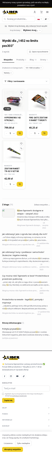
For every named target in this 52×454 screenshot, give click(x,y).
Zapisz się (8, 400)
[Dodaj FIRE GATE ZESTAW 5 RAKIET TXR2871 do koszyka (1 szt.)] (44, 133)
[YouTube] (17, 376)
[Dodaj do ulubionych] (21, 93)
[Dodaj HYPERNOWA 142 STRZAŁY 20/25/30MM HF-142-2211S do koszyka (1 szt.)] (20, 133)
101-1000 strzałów (33, 68)
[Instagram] (11, 376)
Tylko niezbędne (23, 443)
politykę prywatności (19, 396)
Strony (44, 59)
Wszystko (8, 59)
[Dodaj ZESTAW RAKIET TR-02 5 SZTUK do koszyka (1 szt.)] (20, 184)
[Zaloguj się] (35, 12)
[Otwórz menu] (47, 12)
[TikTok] (23, 376)
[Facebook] (4, 376)
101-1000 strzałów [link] (13, 115)
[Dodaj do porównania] (21, 97)
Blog (33, 59)
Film (8, 109)
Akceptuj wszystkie (12, 449)
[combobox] (18, 19)
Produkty (21, 59)
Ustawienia (8, 443)
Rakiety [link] (33, 115)
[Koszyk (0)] (41, 12)
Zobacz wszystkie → (42, 204)
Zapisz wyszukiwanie (40, 51)
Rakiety (7, 73)
